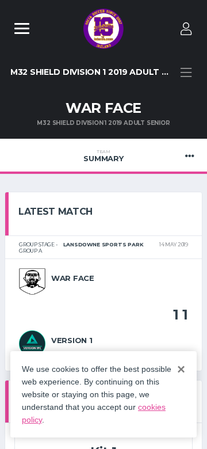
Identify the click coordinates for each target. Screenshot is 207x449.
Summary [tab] (103, 156)
